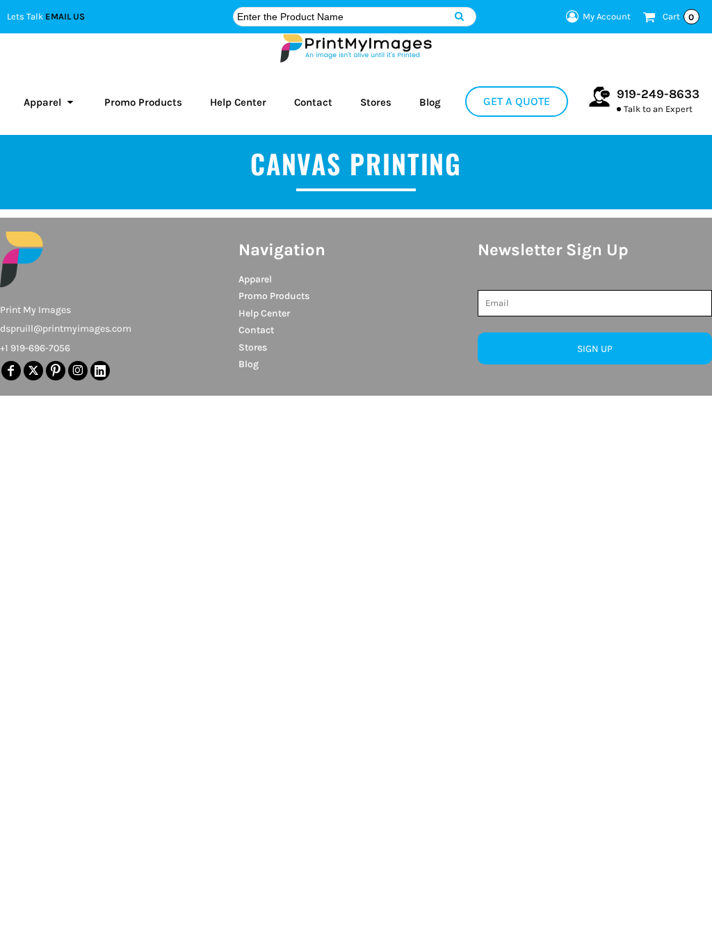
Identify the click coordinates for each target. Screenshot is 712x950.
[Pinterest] (55, 370)
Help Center (264, 313)
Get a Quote (516, 101)
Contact (256, 330)
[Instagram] (78, 370)
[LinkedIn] (100, 370)
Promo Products (273, 296)
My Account (607, 16)
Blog (248, 364)
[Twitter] (33, 370)
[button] (50, 101)
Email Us (65, 16)
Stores (252, 347)
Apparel (255, 279)
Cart (679, 16)
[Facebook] (11, 370)
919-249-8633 (658, 94)
